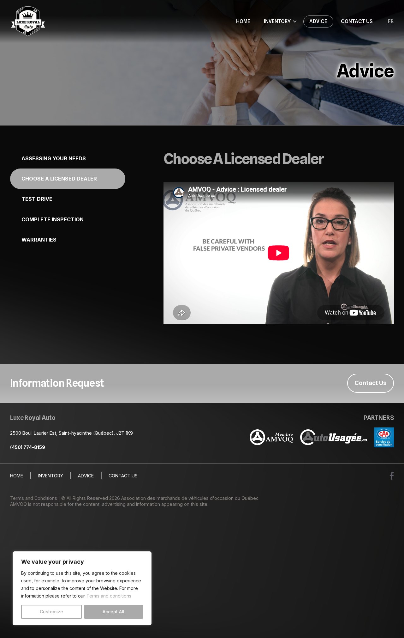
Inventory (277, 21)
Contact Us (357, 21)
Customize (51, 611)
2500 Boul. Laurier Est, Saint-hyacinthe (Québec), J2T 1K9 (71, 433)
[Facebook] (391, 476)
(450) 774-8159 (27, 447)
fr (391, 21)
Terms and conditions (108, 595)
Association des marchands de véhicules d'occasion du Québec (189, 498)
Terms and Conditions (33, 498)
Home (243, 21)
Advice (318, 21)
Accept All (113, 611)
